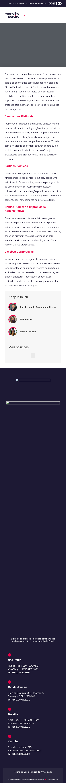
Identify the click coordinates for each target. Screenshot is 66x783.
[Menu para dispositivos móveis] (59, 14)
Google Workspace (38, 3)
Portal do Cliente (16, 3)
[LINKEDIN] (50, 4)
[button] (33, 355)
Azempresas (53, 779)
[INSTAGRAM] (55, 4)
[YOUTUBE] (60, 4)
